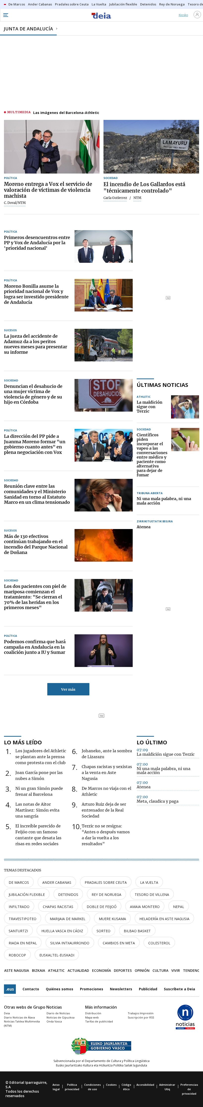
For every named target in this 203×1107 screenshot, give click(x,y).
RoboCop (17, 955)
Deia (7, 1013)
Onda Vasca (54, 1021)
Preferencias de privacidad (189, 1089)
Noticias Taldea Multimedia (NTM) (22, 1023)
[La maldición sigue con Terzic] (185, 407)
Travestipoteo (22, 918)
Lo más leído (23, 742)
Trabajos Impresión (140, 1013)
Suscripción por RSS (141, 1017)
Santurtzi (18, 931)
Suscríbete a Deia (179, 989)
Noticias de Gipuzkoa (61, 1017)
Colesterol (159, 943)
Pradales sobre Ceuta (106, 882)
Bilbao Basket (137, 931)
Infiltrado (19, 906)
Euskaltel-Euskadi (56, 955)
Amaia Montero (145, 906)
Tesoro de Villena (152, 894)
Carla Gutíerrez (115, 198)
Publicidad (148, 989)
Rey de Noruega (106, 894)
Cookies (111, 1084)
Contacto (31, 989)
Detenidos (68, 894)
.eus (10, 989)
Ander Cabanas (56, 882)
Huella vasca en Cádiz (62, 931)
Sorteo (103, 931)
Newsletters (121, 989)
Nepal (178, 906)
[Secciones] (5, 15)
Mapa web (92, 1017)
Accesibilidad (145, 1084)
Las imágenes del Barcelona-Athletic (66, 112)
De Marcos (19, 882)
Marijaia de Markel (67, 918)
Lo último (152, 742)
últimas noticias (162, 384)
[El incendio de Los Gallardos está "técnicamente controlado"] (151, 147)
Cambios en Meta (119, 943)
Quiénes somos (59, 989)
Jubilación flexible (27, 894)
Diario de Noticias (58, 1013)
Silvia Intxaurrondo (69, 943)
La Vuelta (149, 882)
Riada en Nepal (23, 943)
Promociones (91, 989)
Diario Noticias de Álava (19, 1017)
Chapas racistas (58, 906)
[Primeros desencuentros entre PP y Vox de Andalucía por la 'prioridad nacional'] (104, 246)
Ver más (68, 689)
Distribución (93, 1013)
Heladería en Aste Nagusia (164, 918)
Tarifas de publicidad (99, 1021)
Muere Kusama (112, 918)
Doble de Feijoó (102, 906)
